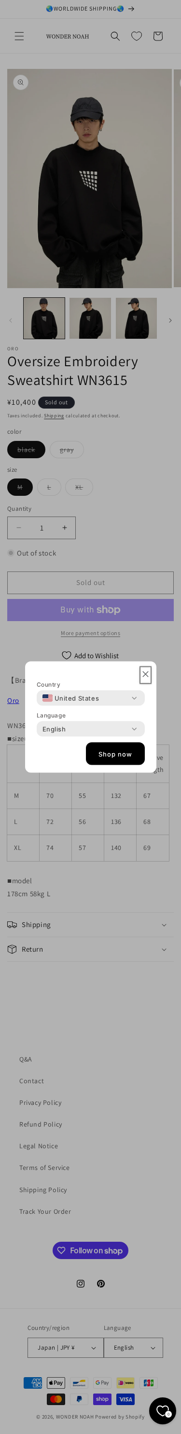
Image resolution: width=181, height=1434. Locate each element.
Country (49, 684)
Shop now (115, 753)
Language (51, 715)
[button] (145, 675)
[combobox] (70, 698)
